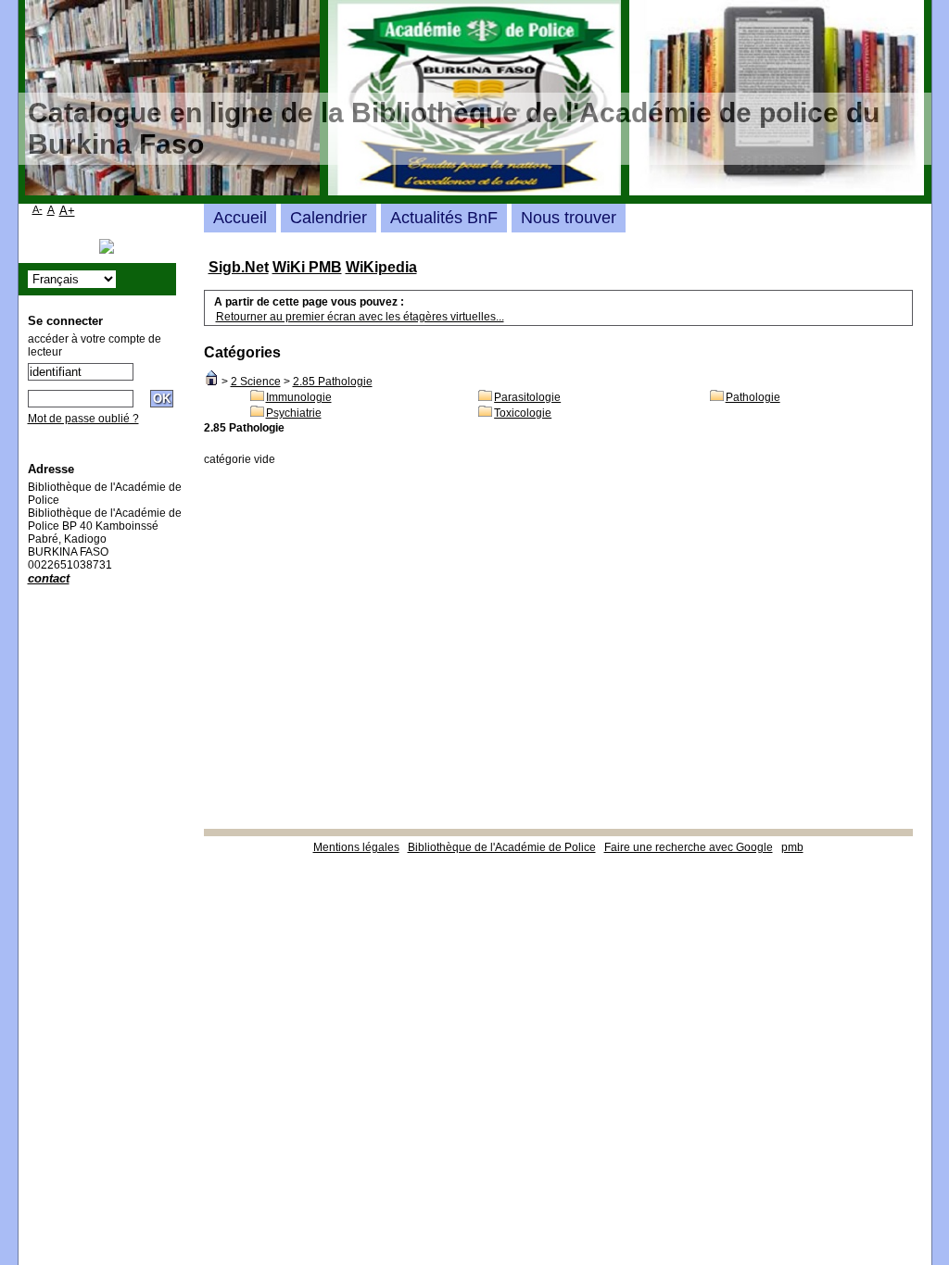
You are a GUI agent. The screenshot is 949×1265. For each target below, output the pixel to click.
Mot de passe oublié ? (83, 418)
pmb (792, 847)
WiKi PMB (307, 267)
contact (49, 578)
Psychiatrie (294, 413)
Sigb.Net (239, 267)
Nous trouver (568, 217)
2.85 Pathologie (333, 381)
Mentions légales (356, 847)
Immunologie (299, 397)
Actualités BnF (444, 217)
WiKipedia (381, 267)
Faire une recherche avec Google (688, 847)
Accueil (240, 217)
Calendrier (328, 217)
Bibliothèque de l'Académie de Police (502, 847)
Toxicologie (522, 413)
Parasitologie (527, 397)
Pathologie (753, 397)
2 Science (256, 381)
